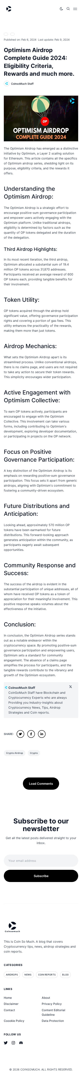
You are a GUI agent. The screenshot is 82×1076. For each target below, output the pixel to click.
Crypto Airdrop (14, 753)
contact (9, 1010)
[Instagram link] (13, 1043)
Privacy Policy (52, 1004)
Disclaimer (11, 1004)
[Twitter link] (6, 1043)
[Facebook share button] (31, 734)
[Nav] (75, 9)
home (8, 998)
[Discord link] (21, 1043)
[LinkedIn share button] (42, 734)
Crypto (34, 753)
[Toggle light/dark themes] (61, 9)
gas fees (57, 321)
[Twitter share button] (20, 734)
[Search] (68, 9)
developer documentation (57, 431)
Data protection (53, 1021)
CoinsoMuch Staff (22, 83)
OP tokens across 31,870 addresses (39, 269)
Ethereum (15, 158)
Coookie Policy (14, 1021)
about (46, 998)
